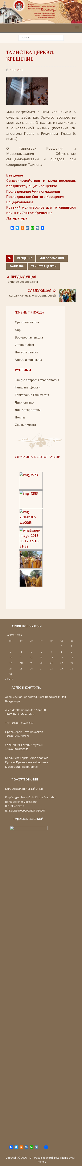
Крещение (24, 258)
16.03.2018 (16, 70)
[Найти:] (41, 37)
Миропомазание (52, 258)
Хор (18, 330)
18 (21, 662)
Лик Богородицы (28, 410)
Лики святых (24, 402)
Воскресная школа (29, 337)
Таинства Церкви (44, 266)
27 (41, 668)
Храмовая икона (27, 322)
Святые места (25, 425)
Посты (20, 417)
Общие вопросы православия (37, 380)
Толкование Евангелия (32, 395)
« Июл (9, 679)
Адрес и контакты (28, 360)
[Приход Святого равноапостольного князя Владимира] (41, 20)
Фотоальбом (24, 345)
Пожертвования (26, 352)
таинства (16, 266)
